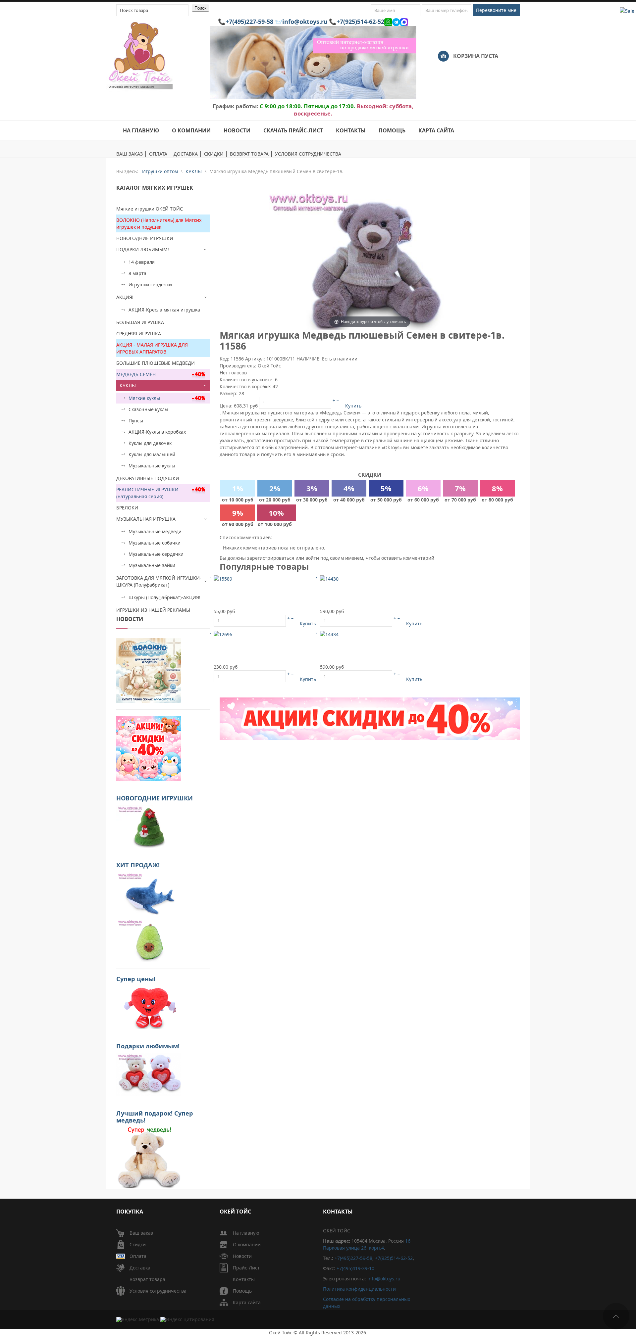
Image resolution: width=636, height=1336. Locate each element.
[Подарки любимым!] (148, 1074)
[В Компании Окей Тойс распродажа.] (148, 1157)
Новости (242, 1256)
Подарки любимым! (148, 1046)
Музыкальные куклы (152, 465)
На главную (246, 1233)
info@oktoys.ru (305, 21)
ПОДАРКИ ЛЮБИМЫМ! (142, 249)
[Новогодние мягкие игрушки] (148, 826)
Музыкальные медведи (155, 531)
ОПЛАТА (158, 154)
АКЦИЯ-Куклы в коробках (157, 432)
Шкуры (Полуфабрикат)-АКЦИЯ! (164, 597)
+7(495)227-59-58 (249, 21)
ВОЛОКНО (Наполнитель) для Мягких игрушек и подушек (158, 223)
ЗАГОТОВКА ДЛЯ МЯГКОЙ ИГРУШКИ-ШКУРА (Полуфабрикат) (158, 581)
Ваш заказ (141, 1233)
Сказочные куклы (148, 409)
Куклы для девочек (150, 443)
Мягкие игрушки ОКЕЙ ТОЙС (149, 209)
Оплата (138, 1256)
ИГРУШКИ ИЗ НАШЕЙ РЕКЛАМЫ (153, 610)
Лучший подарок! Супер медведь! (154, 1116)
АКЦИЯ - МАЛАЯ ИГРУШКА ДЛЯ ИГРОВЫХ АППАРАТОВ (152, 348)
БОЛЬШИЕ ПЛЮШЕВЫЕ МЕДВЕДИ (155, 363)
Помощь (242, 1291)
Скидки (138, 1244)
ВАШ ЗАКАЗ (129, 154)
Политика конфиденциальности (359, 1289)
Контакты (244, 1279)
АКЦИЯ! (124, 297)
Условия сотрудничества (158, 1291)
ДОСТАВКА (186, 154)
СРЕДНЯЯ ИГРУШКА (138, 333)
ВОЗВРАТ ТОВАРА (249, 154)
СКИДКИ (214, 154)
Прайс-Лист (246, 1267)
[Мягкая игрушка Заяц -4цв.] (223, 578)
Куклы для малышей (152, 454)
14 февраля (142, 262)
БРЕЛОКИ (127, 507)
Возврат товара (147, 1279)
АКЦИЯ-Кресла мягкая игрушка (164, 310)
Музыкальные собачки (155, 543)
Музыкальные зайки (152, 565)
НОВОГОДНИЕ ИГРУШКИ (144, 238)
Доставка (140, 1267)
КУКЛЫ (128, 385)
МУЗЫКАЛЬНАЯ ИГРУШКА (146, 519)
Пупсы (136, 420)
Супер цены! (135, 979)
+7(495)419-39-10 (355, 1268)
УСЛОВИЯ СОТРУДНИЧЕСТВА (308, 154)
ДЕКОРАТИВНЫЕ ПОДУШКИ (147, 478)
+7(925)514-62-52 (360, 21)
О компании (247, 1244)
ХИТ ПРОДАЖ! (138, 865)
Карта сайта (247, 1302)
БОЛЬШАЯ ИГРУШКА (140, 322)
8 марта (137, 273)
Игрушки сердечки (150, 284)
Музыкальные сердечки (156, 554)
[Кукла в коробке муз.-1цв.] (329, 578)
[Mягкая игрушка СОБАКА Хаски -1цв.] (223, 634)
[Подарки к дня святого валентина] (148, 670)
